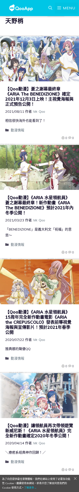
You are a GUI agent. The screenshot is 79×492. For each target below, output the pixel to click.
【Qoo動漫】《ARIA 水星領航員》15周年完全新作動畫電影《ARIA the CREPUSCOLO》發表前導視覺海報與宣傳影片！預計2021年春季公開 (38, 322)
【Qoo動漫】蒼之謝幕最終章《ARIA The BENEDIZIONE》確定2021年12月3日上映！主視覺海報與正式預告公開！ (39, 96)
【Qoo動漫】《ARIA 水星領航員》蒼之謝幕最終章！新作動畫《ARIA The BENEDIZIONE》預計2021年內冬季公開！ (39, 205)
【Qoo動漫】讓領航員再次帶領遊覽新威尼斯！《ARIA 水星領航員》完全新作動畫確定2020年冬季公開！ (39, 430)
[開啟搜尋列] (50, 8)
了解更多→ (30, 487)
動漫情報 (17, 130)
